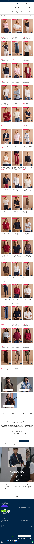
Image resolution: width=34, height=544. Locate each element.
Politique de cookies (3, 521)
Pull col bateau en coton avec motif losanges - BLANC (17, 124)
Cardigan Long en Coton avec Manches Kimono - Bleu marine (5, 146)
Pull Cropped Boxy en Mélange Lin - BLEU (27, 35)
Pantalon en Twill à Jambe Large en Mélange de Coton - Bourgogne (17, 168)
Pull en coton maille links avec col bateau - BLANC (28, 102)
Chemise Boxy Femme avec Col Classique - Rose (16, 146)
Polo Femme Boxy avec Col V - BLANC (6, 212)
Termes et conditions (30, 502)
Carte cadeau (29, 508)
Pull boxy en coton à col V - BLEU (6, 190)
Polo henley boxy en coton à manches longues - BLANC (16, 278)
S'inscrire (24, 441)
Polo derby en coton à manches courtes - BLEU (16, 256)
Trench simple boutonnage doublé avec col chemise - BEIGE (27, 278)
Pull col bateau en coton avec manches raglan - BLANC (6, 102)
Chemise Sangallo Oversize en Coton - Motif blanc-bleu (27, 146)
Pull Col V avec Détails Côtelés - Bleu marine (5, 80)
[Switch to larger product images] (1, 16)
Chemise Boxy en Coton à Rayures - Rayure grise (16, 190)
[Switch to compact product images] (4, 16)
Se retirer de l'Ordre (30, 511)
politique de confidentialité (17, 444)
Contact (29, 507)
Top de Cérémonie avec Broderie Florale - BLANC (5, 168)
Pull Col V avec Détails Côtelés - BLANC (27, 57)
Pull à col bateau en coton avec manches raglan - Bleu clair (16, 102)
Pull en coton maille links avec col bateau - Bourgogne (6, 124)
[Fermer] (31, 526)
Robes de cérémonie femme (22, 507)
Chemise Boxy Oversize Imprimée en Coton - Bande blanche (28, 300)
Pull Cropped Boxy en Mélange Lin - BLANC (16, 35)
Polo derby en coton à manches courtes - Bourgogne (5, 256)
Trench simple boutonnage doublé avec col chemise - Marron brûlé (27, 212)
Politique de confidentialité (4, 520)
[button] (2, 542)
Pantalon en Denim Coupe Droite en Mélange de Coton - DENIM (6, 322)
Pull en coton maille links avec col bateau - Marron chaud (6, 278)
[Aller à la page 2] (23, 372)
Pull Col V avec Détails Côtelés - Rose (16, 80)
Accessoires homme (21, 506)
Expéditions (29, 503)
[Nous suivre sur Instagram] (3, 534)
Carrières (2, 526)
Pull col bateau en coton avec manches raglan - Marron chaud (27, 256)
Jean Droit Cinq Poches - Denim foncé (5, 300)
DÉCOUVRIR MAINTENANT (8, 389)
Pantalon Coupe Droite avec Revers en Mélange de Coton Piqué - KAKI (27, 367)
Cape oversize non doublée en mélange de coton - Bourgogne (16, 344)
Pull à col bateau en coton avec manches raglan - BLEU (16, 322)
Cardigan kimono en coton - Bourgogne (5, 234)
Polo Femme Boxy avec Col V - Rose (6, 35)
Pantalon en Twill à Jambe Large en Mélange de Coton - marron (6, 367)
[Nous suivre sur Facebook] (1, 534)
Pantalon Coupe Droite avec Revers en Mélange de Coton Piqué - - (16, 367)
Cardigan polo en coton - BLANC (27, 322)
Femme (20, 502)
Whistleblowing (3, 525)
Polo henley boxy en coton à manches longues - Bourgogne (16, 300)
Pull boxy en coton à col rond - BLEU (27, 168)
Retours (29, 506)
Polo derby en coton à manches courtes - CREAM (27, 190)
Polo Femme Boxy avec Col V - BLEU (17, 212)
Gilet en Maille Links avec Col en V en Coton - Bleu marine (27, 124)
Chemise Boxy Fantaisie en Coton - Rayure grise (27, 234)
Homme (20, 503)
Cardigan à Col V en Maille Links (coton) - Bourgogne (28, 80)
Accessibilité (2, 524)
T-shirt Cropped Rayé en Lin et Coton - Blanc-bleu (6, 57)
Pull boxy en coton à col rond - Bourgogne (27, 344)
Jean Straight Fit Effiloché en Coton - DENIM (17, 57)
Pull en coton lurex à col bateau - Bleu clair (6, 344)
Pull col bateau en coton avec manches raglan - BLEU (17, 234)
